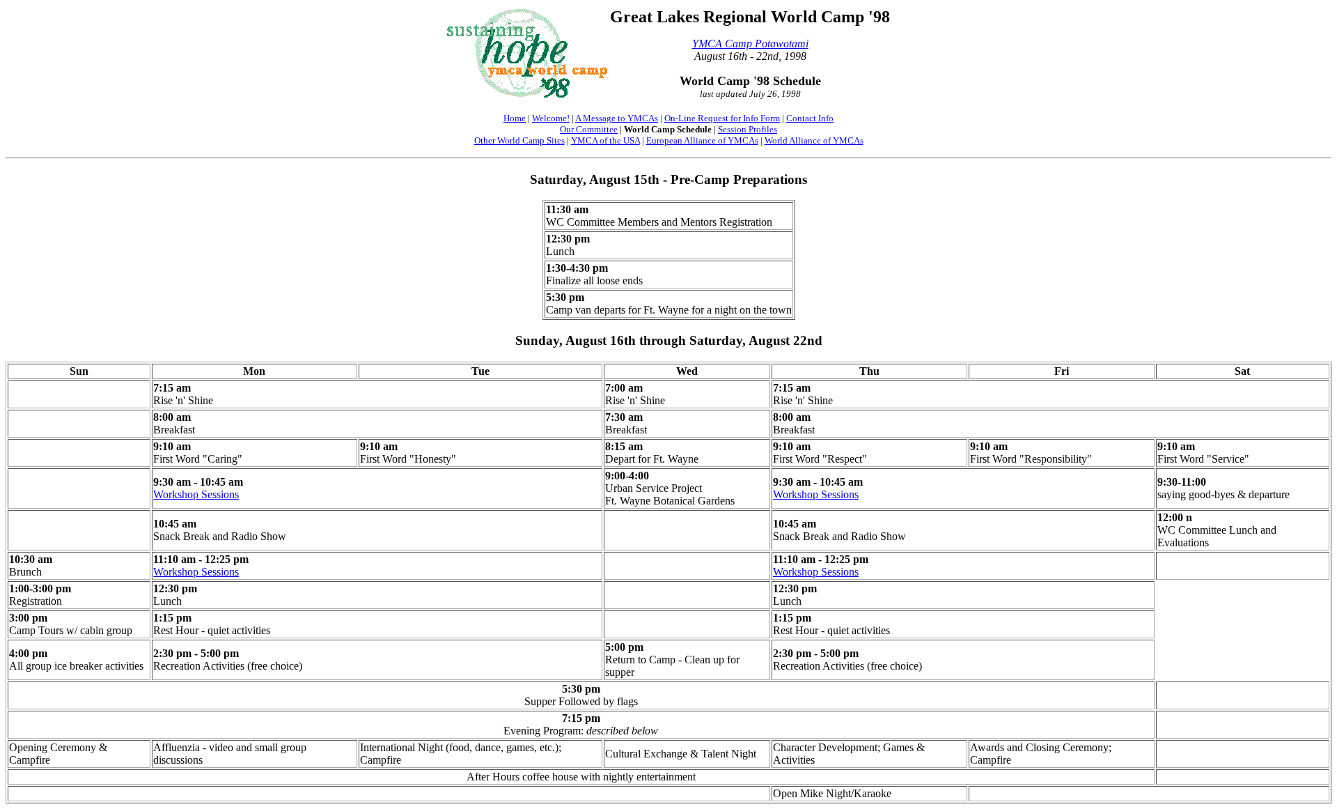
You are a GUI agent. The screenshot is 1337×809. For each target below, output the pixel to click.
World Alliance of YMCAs (814, 140)
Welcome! (551, 118)
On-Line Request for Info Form (722, 118)
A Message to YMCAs (616, 118)
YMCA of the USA (605, 140)
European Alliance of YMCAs (702, 140)
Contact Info (810, 118)
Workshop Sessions (196, 494)
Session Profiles (747, 129)
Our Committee (589, 129)
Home (514, 118)
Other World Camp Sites (519, 140)
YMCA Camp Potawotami (750, 43)
